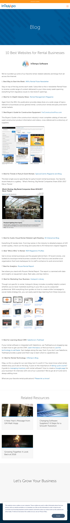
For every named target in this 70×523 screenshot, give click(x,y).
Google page (60, 368)
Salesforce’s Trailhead (35, 340)
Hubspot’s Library (37, 279)
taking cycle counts (58, 366)
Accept (58, 516)
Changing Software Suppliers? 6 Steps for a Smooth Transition (50, 423)
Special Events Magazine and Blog (48, 174)
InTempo (9, 6)
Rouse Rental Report (26, 266)
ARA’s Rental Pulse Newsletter (37, 81)
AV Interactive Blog (52, 238)
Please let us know (42, 378)
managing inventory (18, 368)
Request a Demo (35, 1)
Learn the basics (34, 348)
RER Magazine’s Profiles (35, 251)
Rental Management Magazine (41, 97)
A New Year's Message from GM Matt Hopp (17, 421)
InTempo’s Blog (32, 358)
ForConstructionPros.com (52, 112)
